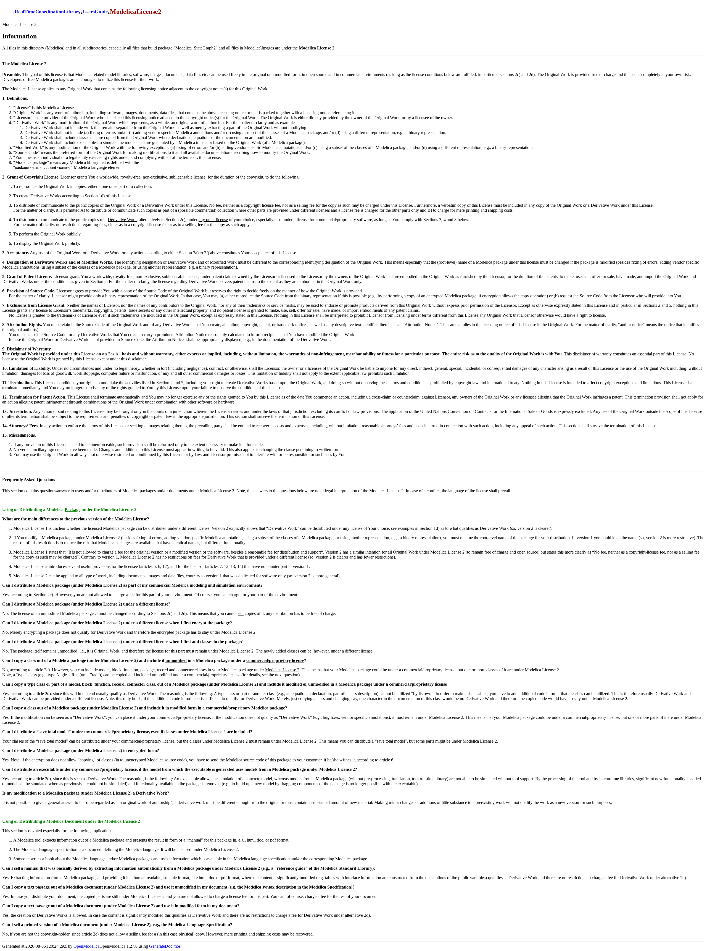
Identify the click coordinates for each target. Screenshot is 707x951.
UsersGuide (95, 12)
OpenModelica (86, 946)
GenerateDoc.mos (165, 946)
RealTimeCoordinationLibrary (48, 12)
